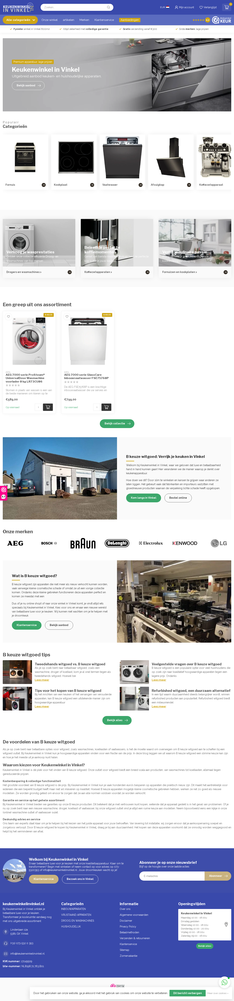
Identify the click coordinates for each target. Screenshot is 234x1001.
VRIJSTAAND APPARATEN (76, 914)
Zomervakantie (128, 955)
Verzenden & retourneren (135, 938)
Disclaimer (126, 920)
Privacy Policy (128, 926)
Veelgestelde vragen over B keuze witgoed (187, 664)
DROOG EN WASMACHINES (77, 920)
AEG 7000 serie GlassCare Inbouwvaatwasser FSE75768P (86, 376)
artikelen (68, 20)
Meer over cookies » (218, 993)
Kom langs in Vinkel (143, 497)
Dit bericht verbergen (187, 993)
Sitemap (124, 949)
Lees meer (42, 679)
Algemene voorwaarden (134, 914)
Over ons (125, 909)
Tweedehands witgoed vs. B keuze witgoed (70, 664)
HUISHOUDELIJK (71, 926)
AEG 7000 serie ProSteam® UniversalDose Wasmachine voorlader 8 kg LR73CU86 (25, 378)
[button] (224, 982)
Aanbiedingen (130, 20)
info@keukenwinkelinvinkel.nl (27, 953)
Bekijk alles (114, 720)
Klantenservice (104, 20)
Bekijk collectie (115, 423)
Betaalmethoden (129, 932)
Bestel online (178, 497)
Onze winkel (49, 20)
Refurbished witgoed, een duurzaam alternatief (191, 691)
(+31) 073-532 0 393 (21, 943)
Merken (84, 20)
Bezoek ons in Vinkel (80, 879)
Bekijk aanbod (59, 625)
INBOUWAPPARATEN (73, 909)
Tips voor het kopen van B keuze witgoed (68, 691)
